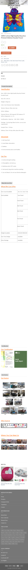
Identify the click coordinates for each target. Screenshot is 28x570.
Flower (20, 534)
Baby (8, 530)
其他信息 (3, 76)
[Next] (27, 477)
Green (2, 537)
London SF (3, 555)
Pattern (9, 539)
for (23, 534)
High (14, 60)
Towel (6, 62)
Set (13, 541)
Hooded (16, 60)
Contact (3, 507)
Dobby (25, 532)
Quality (23, 60)
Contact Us (3, 523)
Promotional (21, 539)
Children (8, 60)
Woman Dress (4, 520)
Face (14, 534)
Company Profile (5, 501)
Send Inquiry (6, 53)
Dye (2, 534)
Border (2, 532)
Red (11, 541)
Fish (17, 534)
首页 (2, 33)
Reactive (2, 62)
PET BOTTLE (4, 552)
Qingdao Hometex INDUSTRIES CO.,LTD (14, 4)
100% (5, 60)
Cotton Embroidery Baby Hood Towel (20, 484)
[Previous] (1, 477)
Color (10, 532)
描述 (2, 73)
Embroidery (10, 534)
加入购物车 (12, 47)
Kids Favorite (7, 33)
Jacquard (17, 537)
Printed (19, 60)
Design (21, 532)
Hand (6, 537)
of (6, 539)
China (6, 532)
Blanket (18, 530)
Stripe (19, 541)
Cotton (11, 60)
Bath (11, 530)
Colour (13, 532)
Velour (6, 543)
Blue (22, 530)
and (5, 530)
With (13, 543)
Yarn (16, 543)
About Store (4, 515)
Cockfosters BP (4, 557)
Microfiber (23, 537)
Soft (16, 541)
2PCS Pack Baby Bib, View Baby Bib (6, 484)
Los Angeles (4, 560)
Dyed (5, 534)
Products (3, 499)
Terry (22, 541)
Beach (15, 530)
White (10, 543)
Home (2, 496)
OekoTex (3, 539)
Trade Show (4, 504)
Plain (13, 539)
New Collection (4, 517)
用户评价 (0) (3, 78)
